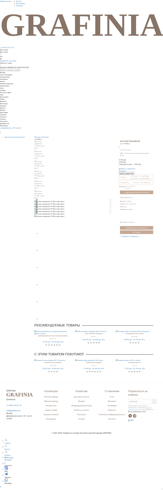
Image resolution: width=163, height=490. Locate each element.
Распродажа (20, 3)
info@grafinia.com (13, 410)
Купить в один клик (126, 173)
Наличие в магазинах (137, 228)
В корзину (122, 171)
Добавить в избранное (130, 236)
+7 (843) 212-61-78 (7, 47)
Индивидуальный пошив (136, 192)
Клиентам (19, 5)
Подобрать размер (130, 187)
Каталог (19, 1)
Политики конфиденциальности (139, 408)
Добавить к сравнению (127, 168)
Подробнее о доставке (8, 61)
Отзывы (136, 232)
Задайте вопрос (6, 1)
